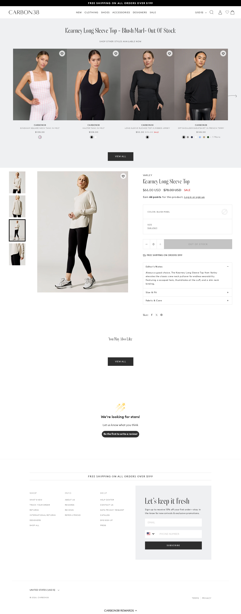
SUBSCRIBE (173, 545)
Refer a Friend (73, 515)
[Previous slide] (8, 95)
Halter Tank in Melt (94, 128)
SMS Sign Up (106, 520)
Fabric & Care (154, 300)
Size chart (152, 228)
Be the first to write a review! (120, 433)
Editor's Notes (154, 266)
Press (103, 525)
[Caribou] (204, 137)
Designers (35, 520)
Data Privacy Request (112, 510)
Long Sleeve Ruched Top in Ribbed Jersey (147, 128)
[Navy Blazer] (192, 137)
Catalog (105, 515)
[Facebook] (152, 315)
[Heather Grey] (188, 137)
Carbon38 (43, 597)
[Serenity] (200, 137)
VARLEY (147, 175)
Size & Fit (151, 292)
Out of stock (198, 244)
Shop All (34, 525)
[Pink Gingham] (40, 137)
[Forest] (208, 137)
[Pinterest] (161, 315)
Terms (195, 598)
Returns (34, 510)
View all (120, 156)
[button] (120, 610)
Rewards (69, 505)
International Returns (43, 515)
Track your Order (40, 505)
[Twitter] (156, 315)
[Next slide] (232, 95)
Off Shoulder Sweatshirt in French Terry (201, 128)
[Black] (92, 137)
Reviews (69, 510)
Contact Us (106, 505)
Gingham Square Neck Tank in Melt (40, 128)
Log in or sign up (194, 197)
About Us (70, 500)
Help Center (107, 500)
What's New (36, 500)
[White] (96, 137)
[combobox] (151, 534)
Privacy (206, 598)
